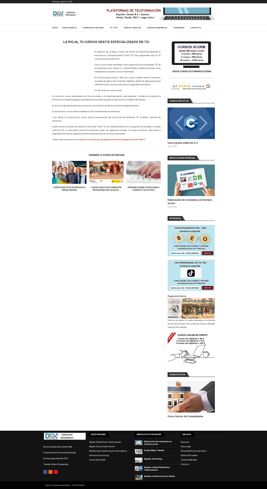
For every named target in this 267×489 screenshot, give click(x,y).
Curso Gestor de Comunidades (185, 416)
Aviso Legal (186, 446)
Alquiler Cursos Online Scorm (102, 446)
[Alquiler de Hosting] (138, 460)
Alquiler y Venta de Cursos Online (159, 476)
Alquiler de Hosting (153, 459)
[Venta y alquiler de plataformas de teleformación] (160, 8)
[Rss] (50, 472)
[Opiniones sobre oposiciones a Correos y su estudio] (143, 172)
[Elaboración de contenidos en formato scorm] (191, 180)
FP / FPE (113, 28)
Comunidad (178, 28)
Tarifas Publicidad (189, 460)
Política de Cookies (189, 455)
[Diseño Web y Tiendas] (138, 451)
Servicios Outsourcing (99, 455)
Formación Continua (93, 28)
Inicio (55, 28)
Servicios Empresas (157, 28)
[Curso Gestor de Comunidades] (191, 397)
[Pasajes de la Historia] (191, 308)
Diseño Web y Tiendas (154, 450)
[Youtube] (56, 472)
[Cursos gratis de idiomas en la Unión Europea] (69, 172)
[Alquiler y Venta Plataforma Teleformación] (138, 468)
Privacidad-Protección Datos (194, 451)
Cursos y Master (132, 28)
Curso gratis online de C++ (183, 142)
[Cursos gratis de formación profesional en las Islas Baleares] (106, 172)
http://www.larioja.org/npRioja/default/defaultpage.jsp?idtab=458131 (114, 139)
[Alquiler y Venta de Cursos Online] (138, 477)
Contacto (196, 28)
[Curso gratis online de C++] (191, 123)
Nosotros (185, 442)
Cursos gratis (69, 28)
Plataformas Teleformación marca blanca (108, 451)
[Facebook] (45, 472)
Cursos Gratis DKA (97, 460)
